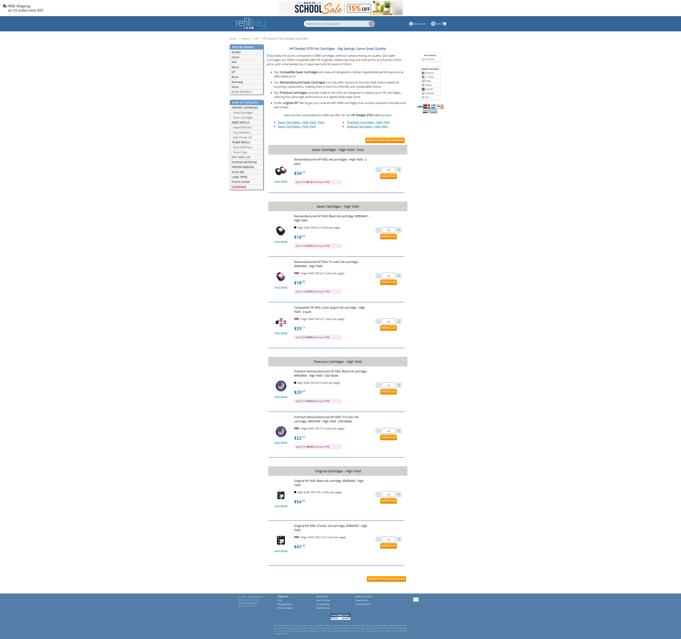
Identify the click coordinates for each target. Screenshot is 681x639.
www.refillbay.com (248, 602)
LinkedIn (429, 89)
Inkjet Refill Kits (242, 127)
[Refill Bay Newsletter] (415, 600)
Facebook (429, 73)
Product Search (363, 604)
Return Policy (362, 600)
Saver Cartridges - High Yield (297, 126)
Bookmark (429, 93)
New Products (323, 608)
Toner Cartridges (242, 117)
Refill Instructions (364, 596)
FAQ (280, 600)
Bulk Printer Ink (242, 137)
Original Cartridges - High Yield (367, 126)
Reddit (428, 81)
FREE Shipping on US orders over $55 (23, 8)
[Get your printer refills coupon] (340, 14)
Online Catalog (285, 608)
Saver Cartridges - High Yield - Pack (301, 122)
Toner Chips (239, 152)
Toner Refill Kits (242, 147)
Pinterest (428, 85)
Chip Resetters (241, 132)
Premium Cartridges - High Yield (368, 122)
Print (427, 97)
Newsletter (429, 59)
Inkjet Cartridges (242, 112)
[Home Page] (251, 28)
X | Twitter (429, 77)
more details (280, 181)
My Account (322, 596)
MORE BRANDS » (242, 92)
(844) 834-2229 (665, 8)
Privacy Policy (323, 604)
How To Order (323, 600)
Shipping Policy (285, 604)
